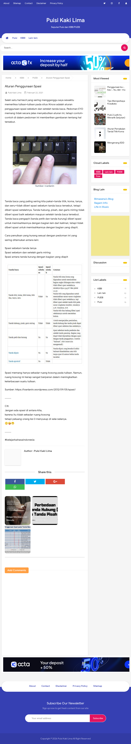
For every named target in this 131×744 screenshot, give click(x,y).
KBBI (98, 172)
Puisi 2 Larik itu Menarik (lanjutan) (116, 116)
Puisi (98, 176)
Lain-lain (109, 172)
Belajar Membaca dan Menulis (16, 519)
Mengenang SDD (115, 142)
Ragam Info (101, 203)
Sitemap (17, 3)
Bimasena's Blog (103, 199)
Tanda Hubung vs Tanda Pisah (42, 519)
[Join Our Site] (126, 3)
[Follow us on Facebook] (119, 3)
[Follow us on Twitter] (104, 3)
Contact (29, 3)
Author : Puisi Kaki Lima (38, 451)
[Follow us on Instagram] (111, 3)
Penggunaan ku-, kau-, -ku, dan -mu (116, 88)
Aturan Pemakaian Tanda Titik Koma (116, 130)
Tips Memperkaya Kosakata (116, 102)
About (6, 3)
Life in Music (101, 207)
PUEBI (119, 172)
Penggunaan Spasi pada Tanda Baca (15, 547)
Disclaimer (41, 3)
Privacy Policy (56, 3)
